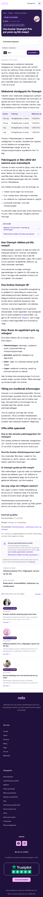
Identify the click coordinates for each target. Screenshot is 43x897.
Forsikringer (7, 821)
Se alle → (38, 594)
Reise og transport (9, 817)
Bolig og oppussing (9, 793)
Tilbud (5, 735)
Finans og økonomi (9, 809)
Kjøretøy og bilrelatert (10, 797)
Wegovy (25, 318)
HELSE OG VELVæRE (11, 17)
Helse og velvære (20, 13)
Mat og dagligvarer (9, 825)
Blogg (10, 13)
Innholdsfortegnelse (11, 41)
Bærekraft (6, 756)
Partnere (6, 739)
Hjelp (5, 748)
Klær (4, 801)
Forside (5, 731)
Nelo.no (32, 562)
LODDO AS (31, 894)
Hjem (4, 13)
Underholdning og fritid (11, 781)
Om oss (5, 752)
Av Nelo (5, 21)
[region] (21, 123)
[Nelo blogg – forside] (4, 3)
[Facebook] (18, 843)
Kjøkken (6, 785)
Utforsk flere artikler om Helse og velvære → (23, 555)
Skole (5, 813)
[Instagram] (24, 843)
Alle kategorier (8, 777)
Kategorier (31, 3)
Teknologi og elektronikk (11, 805)
